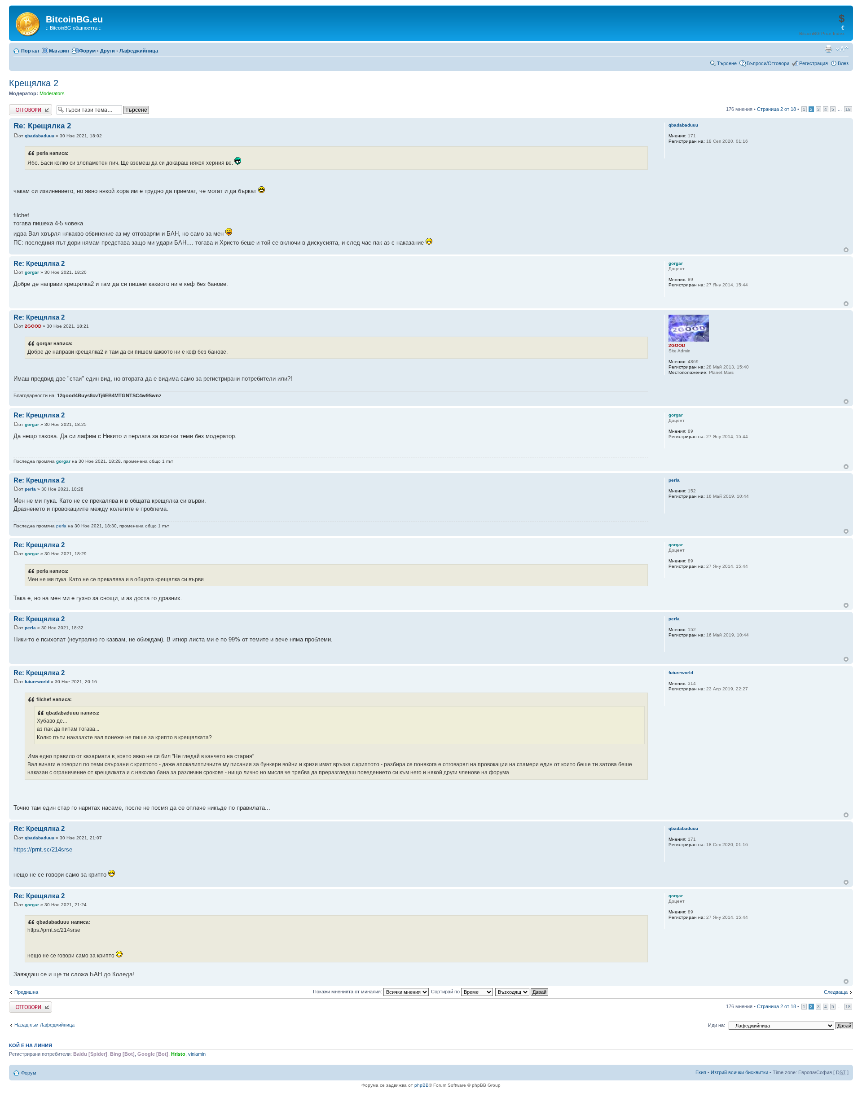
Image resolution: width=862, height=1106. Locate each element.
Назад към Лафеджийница (44, 1024)
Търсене (727, 63)
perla (30, 489)
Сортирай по (446, 991)
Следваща (836, 992)
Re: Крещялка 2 (42, 126)
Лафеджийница (138, 50)
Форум (87, 50)
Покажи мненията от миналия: (348, 991)
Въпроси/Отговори (768, 63)
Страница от (776, 109)
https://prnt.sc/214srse (42, 849)
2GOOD (33, 326)
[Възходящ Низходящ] (522, 991)
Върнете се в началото (846, 249)
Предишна (26, 992)
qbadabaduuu (39, 135)
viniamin (197, 1054)
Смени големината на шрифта (842, 49)
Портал (30, 50)
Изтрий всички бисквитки (739, 1072)
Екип (700, 1072)
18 (848, 109)
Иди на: (716, 1025)
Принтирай (828, 49)
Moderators (52, 93)
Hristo (178, 1054)
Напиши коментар (29, 107)
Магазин (59, 50)
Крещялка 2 (33, 83)
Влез (843, 63)
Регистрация (813, 63)
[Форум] (28, 22)
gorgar (32, 272)
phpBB (421, 1085)
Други (107, 50)
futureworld (37, 681)
